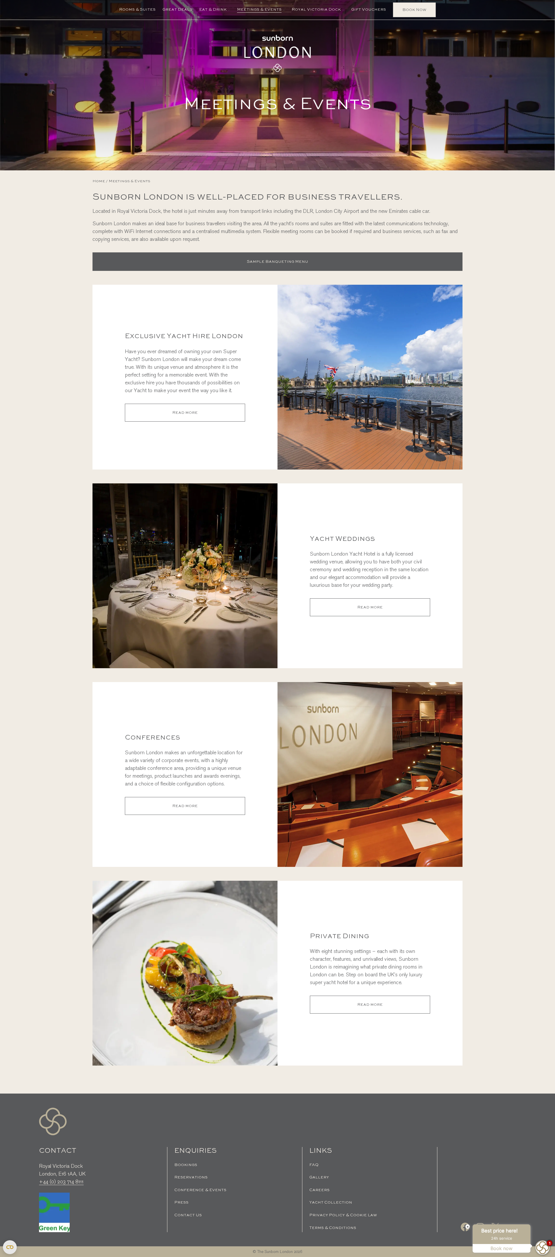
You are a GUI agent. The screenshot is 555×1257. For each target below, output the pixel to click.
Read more (196, 416)
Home (98, 181)
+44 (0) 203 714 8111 (61, 1182)
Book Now (414, 10)
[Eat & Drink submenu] (228, 10)
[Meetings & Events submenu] (283, 10)
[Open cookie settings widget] (10, 1247)
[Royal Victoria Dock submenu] (343, 10)
